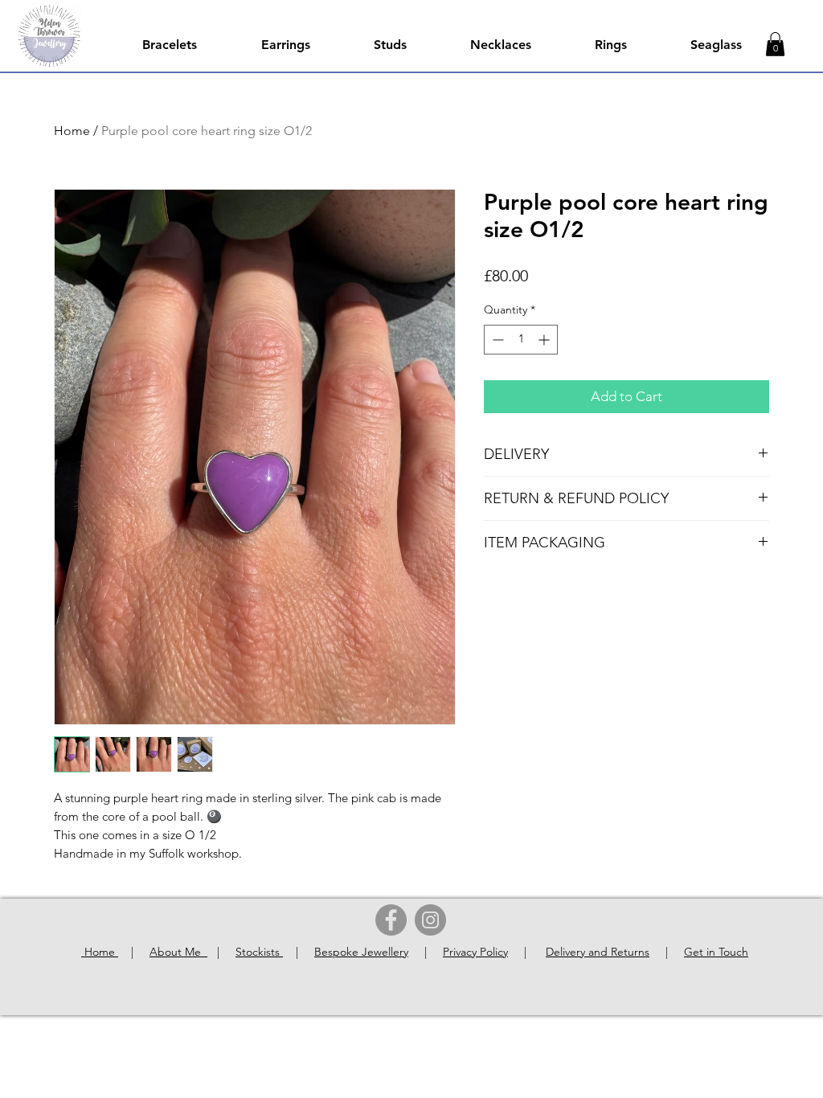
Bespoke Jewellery (361, 951)
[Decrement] (496, 340)
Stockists (259, 951)
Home (72, 130)
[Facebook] (391, 920)
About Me (178, 951)
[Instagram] (430, 920)
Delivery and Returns (597, 951)
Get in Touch (716, 951)
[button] (775, 44)
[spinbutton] (520, 340)
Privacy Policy (475, 951)
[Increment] (545, 340)
